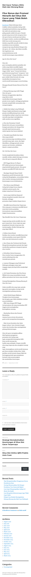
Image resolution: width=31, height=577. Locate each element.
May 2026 (7, 527)
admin (6, 362)
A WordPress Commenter (9, 510)
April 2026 (7, 529)
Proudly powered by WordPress (9, 574)
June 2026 (7, 525)
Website (4, 415)
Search (4, 466)
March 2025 (7, 555)
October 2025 (8, 541)
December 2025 (8, 537)
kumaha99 (5, 25)
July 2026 (6, 523)
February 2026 (8, 533)
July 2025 (6, 547)
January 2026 (7, 535)
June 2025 (7, 549)
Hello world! (22, 510)
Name (4, 401)
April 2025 (7, 553)
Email (4, 408)
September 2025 (8, 543)
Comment (5, 379)
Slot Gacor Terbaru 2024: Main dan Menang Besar (13, 6)
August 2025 (7, 545)
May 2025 (6, 551)
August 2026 (7, 521)
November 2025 (8, 539)
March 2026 (7, 531)
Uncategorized (8, 567)
